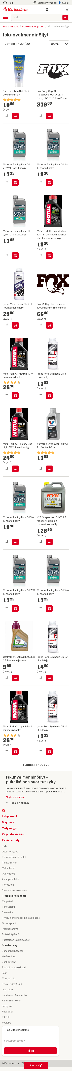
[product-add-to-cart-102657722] (15, 182)
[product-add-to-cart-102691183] (49, 325)
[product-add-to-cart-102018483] (15, 116)
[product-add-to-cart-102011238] (49, 678)
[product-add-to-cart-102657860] (15, 608)
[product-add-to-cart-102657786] (15, 542)
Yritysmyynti (10, 828)
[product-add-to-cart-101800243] (49, 542)
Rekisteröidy (10, 840)
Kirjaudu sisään (13, 834)
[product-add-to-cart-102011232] (49, 395)
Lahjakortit (9, 816)
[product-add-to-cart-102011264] (15, 325)
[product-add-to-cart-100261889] (15, 395)
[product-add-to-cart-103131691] (49, 469)
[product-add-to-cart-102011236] (49, 751)
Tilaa (30, 1050)
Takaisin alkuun (19, 802)
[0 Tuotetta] (67, 9)
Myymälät (8, 822)
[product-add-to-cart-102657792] (15, 255)
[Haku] (65, 17)
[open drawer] (5, 17)
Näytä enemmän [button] (15, 797)
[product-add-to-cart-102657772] (49, 608)
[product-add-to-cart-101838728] (15, 751)
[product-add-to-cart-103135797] (49, 255)
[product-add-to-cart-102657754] (49, 182)
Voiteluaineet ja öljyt (33, 26)
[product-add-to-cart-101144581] (15, 469)
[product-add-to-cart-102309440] (49, 116)
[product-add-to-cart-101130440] (15, 678)
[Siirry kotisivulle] (15, 9)
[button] (45, 3)
